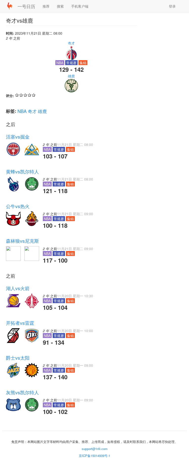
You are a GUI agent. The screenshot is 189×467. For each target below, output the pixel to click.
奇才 (71, 43)
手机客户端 (79, 6)
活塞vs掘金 (18, 136)
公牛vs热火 (18, 206)
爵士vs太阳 (18, 357)
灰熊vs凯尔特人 (22, 392)
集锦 (83, 62)
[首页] (11, 6)
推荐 (46, 6)
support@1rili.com (95, 448)
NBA (22, 111)
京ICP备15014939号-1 (94, 455)
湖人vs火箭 (18, 288)
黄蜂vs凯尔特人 (22, 171)
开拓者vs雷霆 (20, 322)
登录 (172, 6)
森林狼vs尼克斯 (22, 240)
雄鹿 (71, 75)
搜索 (60, 6)
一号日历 (26, 6)
